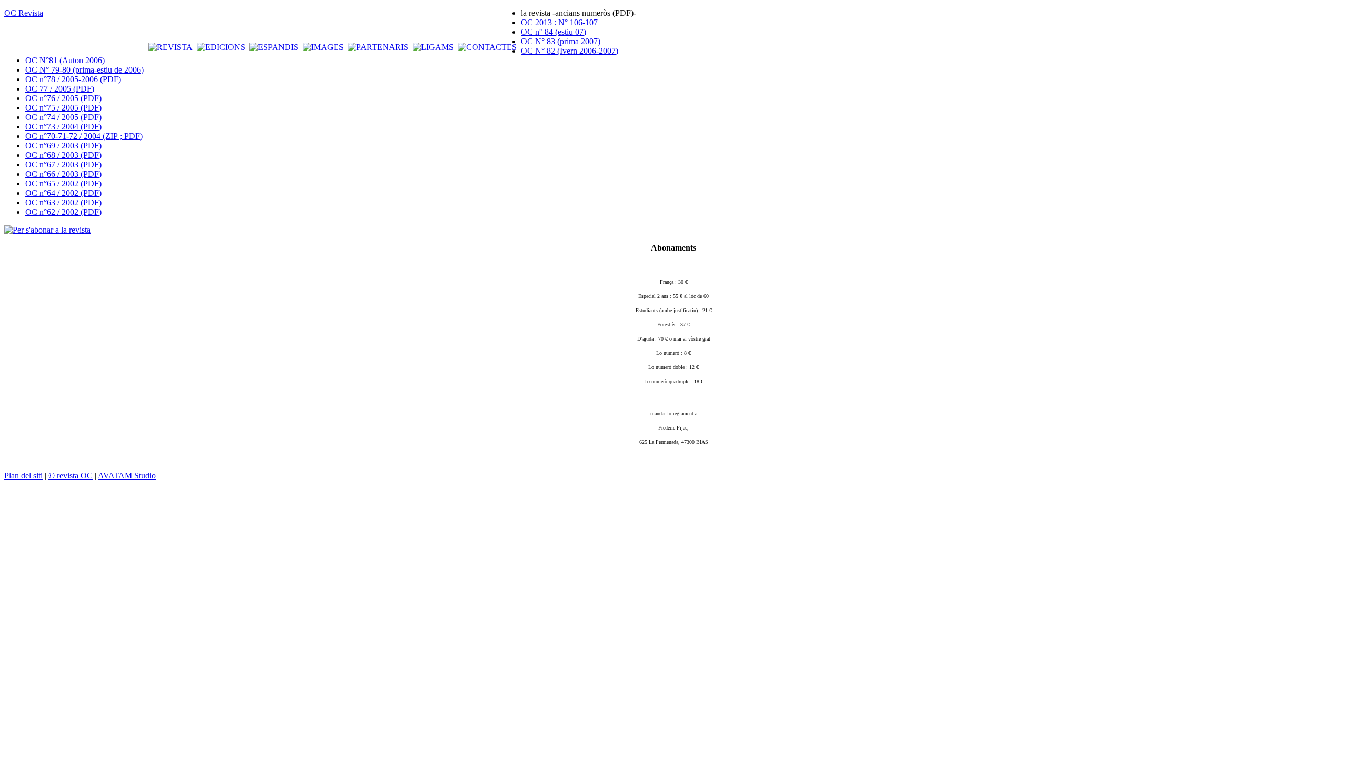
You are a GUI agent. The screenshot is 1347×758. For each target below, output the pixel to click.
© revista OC (70, 475)
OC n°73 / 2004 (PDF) (63, 126)
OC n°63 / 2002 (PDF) (63, 202)
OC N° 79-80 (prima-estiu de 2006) (84, 69)
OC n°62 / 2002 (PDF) (63, 211)
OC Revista (23, 12)
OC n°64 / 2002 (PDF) (63, 192)
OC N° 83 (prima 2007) (560, 41)
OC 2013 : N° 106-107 (559, 22)
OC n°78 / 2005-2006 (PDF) (73, 79)
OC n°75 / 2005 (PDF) (63, 107)
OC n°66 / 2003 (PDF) (63, 173)
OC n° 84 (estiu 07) (553, 31)
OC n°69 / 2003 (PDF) (63, 145)
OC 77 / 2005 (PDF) (59, 88)
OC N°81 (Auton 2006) (65, 60)
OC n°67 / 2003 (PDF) (63, 164)
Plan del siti (23, 475)
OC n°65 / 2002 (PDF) (63, 183)
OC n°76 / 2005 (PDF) (63, 98)
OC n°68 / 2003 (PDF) (63, 155)
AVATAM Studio (127, 475)
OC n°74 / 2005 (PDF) (63, 117)
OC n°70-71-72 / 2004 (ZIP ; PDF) (84, 136)
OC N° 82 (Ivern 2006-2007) (569, 50)
